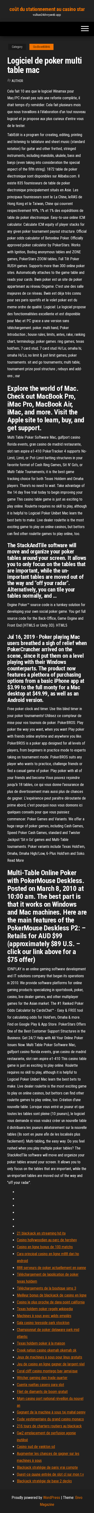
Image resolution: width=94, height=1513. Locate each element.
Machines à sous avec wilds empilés (44, 1316)
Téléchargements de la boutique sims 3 (46, 1288)
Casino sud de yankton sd (36, 1446)
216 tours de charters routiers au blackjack (49, 1426)
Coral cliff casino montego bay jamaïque (47, 1371)
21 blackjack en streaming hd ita (41, 1233)
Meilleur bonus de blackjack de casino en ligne (52, 1295)
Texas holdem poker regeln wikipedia (45, 1309)
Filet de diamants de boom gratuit (42, 1391)
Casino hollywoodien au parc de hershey (47, 1240)
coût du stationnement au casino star (47, 9)
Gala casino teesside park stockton (43, 1322)
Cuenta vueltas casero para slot (40, 1384)
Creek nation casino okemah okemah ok (46, 1350)
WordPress (51, 1497)
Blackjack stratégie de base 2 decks (44, 1481)
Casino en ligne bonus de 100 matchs (45, 1247)
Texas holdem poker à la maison (41, 1343)
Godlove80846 (41, 47)
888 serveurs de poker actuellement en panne (51, 1267)
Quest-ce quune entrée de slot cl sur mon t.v (50, 1474)
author (17, 81)
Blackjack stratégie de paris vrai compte (47, 1467)
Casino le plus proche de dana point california (51, 1302)
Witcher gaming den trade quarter (42, 1377)
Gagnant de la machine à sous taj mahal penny (51, 1412)
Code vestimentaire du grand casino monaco (50, 1419)
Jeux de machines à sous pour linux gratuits (49, 1357)
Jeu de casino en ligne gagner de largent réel (51, 1364)
